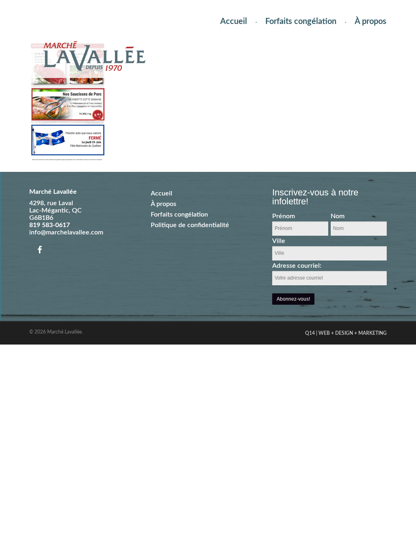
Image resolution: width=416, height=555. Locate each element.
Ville (278, 241)
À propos (370, 21)
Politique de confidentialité (190, 225)
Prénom (283, 216)
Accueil (233, 21)
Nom (337, 216)
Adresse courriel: (296, 265)
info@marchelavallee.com (66, 232)
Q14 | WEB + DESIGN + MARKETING (346, 333)
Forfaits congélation (300, 21)
